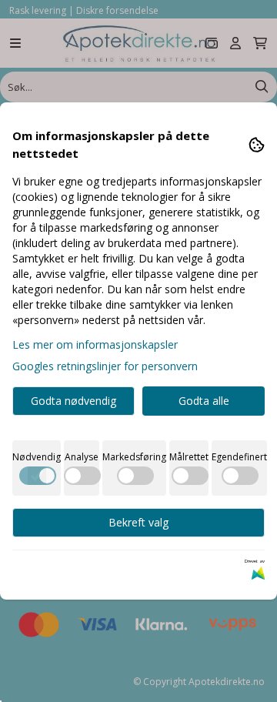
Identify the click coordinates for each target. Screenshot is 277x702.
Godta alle (204, 400)
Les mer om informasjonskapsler (95, 344)
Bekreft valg (138, 522)
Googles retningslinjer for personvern (105, 366)
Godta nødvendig (73, 400)
